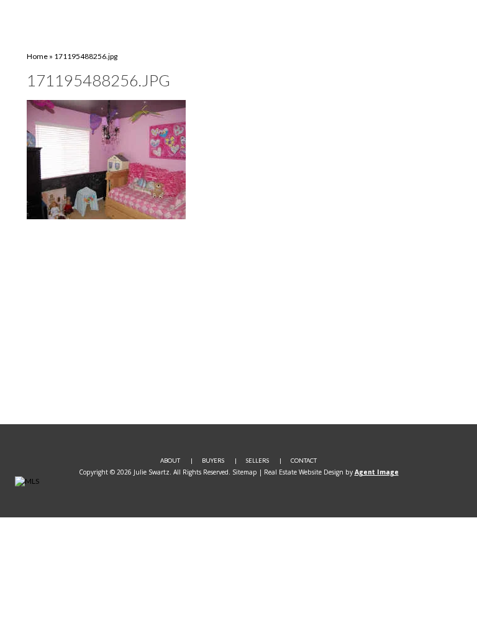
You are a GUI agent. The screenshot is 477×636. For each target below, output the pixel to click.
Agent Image (377, 472)
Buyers (213, 460)
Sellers (257, 460)
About (170, 460)
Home (37, 56)
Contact (304, 460)
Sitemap (244, 472)
